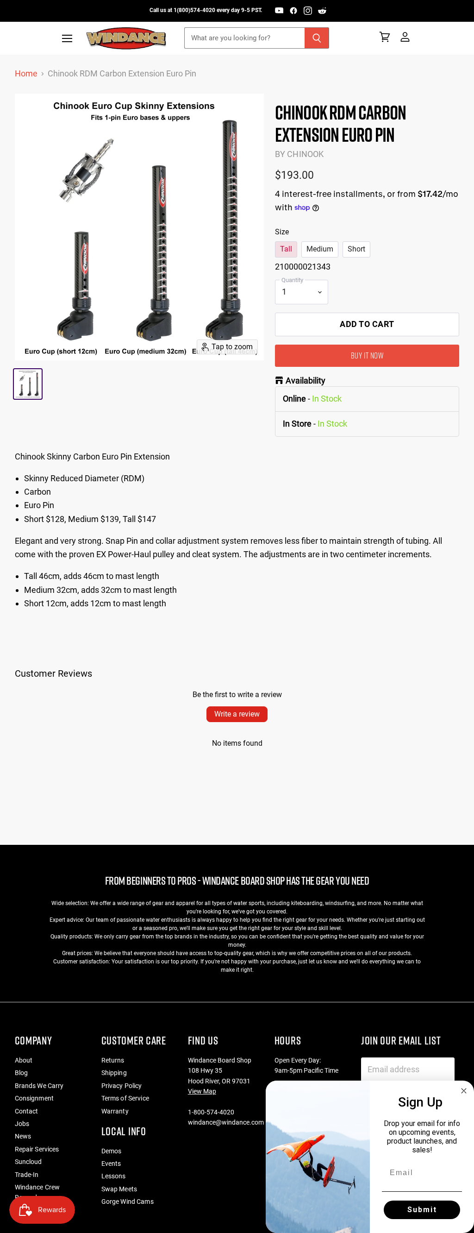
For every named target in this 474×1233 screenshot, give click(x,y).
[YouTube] (279, 10)
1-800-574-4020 (211, 1112)
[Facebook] (293, 10)
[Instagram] (308, 10)
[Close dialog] (463, 1090)
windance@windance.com (226, 1122)
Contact (26, 1111)
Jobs (22, 1123)
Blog (21, 1072)
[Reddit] (322, 10)
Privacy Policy (121, 1085)
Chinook (305, 154)
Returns (113, 1060)
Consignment (34, 1098)
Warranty (115, 1111)
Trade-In (27, 1174)
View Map (202, 1091)
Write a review (237, 714)
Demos (111, 1151)
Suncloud (28, 1161)
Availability (305, 380)
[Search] (317, 38)
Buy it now (367, 355)
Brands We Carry (39, 1085)
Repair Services (37, 1149)
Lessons (113, 1176)
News (23, 1136)
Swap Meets (119, 1189)
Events (111, 1163)
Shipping (114, 1072)
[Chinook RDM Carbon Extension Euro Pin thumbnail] (28, 384)
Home (26, 73)
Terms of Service (125, 1098)
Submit (422, 1209)
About (24, 1060)
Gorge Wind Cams (127, 1201)
